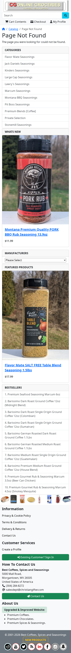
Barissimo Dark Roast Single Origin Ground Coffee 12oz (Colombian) (33, 414)
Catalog (13, 29)
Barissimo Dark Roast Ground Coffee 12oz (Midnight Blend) (32, 403)
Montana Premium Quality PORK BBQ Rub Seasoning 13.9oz (32, 232)
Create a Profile (11, 549)
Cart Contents (17, 22)
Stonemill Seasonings (18, 125)
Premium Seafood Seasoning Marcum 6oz (34, 394)
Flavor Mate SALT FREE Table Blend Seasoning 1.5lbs (33, 367)
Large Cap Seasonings (18, 77)
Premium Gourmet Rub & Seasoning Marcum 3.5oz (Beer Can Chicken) (34, 478)
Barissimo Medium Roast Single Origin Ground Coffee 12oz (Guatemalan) (35, 457)
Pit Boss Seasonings (17, 104)
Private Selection (15, 118)
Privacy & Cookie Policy (16, 515)
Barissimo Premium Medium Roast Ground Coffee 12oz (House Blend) (33, 468)
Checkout (39, 22)
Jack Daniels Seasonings (20, 63)
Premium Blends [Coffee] (20, 111)
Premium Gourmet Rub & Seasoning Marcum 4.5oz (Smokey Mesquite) (35, 489)
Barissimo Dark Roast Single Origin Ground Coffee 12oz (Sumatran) (33, 424)
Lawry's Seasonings (17, 84)
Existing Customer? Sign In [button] (37, 557)
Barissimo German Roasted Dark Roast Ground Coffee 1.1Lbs (30, 435)
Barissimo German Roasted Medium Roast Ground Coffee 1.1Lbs (33, 446)
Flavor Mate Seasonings (20, 57)
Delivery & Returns (13, 529)
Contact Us (9, 535)
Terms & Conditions (14, 522)
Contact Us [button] (37, 596)
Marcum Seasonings (17, 91)
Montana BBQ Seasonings (21, 97)
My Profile (59, 22)
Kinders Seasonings (17, 70)
